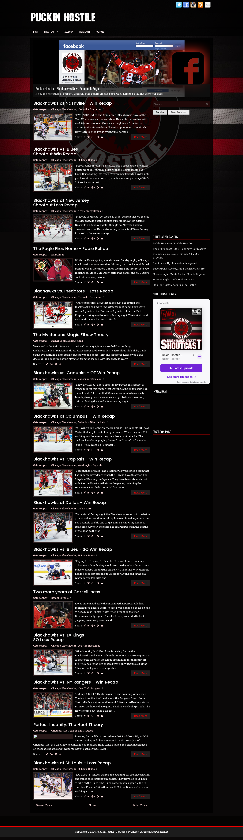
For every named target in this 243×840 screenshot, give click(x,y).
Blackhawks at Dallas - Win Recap (69, 502)
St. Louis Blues (86, 160)
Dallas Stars (85, 508)
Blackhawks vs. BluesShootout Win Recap (55, 151)
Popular (160, 112)
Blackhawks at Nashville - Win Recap (72, 103)
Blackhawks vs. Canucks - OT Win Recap (76, 373)
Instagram (84, 31)
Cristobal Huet (59, 730)
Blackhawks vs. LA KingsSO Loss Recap (58, 637)
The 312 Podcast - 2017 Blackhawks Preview (179, 249)
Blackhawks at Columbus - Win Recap (74, 416)
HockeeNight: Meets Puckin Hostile (174, 285)
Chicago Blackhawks (64, 109)
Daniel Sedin (58, 340)
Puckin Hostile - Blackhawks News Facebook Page (67, 88)
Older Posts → (141, 805)
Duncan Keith (75, 340)
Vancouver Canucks (90, 379)
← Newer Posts (42, 805)
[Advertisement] (181, 174)
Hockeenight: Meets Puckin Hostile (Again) (179, 274)
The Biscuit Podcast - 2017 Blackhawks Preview (176, 256)
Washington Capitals (90, 465)
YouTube (99, 31)
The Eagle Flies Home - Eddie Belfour (71, 248)
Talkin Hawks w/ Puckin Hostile (172, 243)
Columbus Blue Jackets (92, 422)
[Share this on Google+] (93, 137)
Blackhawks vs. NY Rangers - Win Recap (75, 682)
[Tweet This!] (88, 137)
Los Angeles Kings (89, 645)
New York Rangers (89, 688)
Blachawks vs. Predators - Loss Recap (73, 291)
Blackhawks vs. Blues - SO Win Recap (72, 549)
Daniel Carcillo (60, 598)
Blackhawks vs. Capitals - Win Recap (72, 459)
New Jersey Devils (89, 211)
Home (35, 31)
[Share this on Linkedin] (102, 137)
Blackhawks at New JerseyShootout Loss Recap (61, 202)
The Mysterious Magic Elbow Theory (71, 334)
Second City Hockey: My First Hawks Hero (179, 268)
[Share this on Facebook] (84, 137)
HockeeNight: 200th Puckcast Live (173, 279)
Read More (140, 137)
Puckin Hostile (105, 831)
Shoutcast (51, 31)
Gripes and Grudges (81, 730)
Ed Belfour (57, 254)
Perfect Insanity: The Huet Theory (68, 724)
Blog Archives (178, 112)
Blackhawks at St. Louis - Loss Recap (72, 763)
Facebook (68, 31)
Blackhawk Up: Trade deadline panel (175, 263)
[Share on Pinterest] (98, 137)
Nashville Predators (90, 109)
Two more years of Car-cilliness (66, 592)
